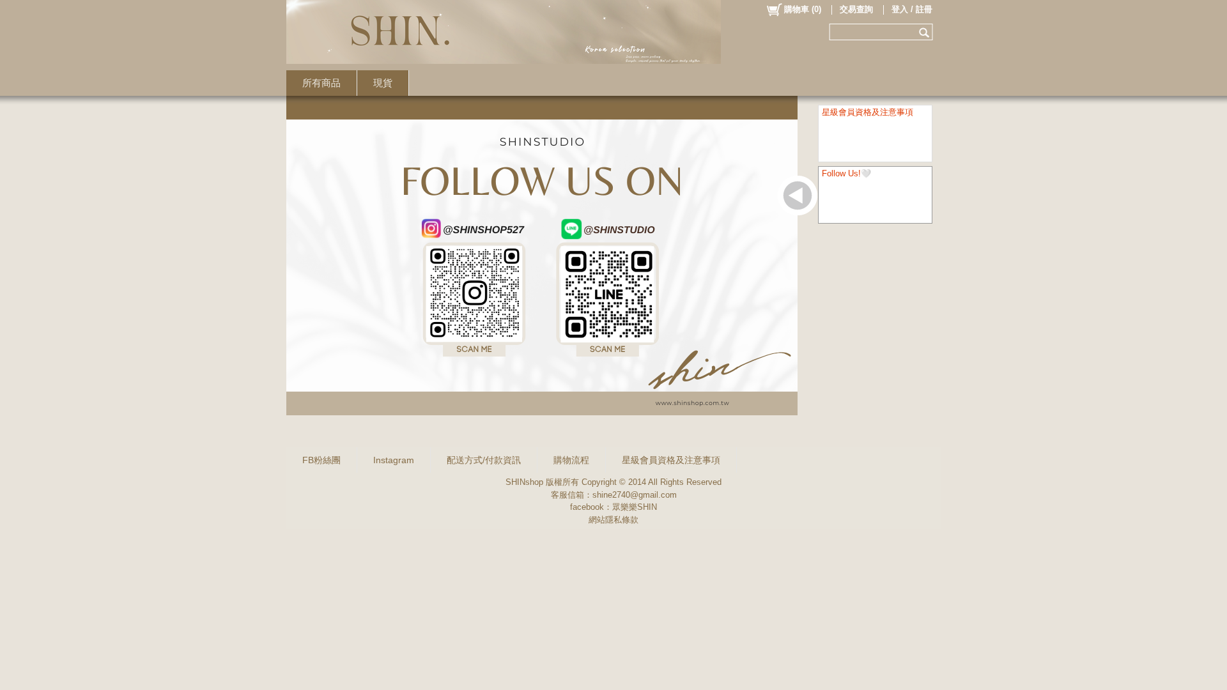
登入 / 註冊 (911, 9)
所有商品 (321, 82)
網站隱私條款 (613, 520)
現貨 (382, 82)
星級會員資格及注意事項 (671, 460)
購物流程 (571, 460)
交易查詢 (856, 9)
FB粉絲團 (321, 460)
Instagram (393, 460)
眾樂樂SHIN (634, 507)
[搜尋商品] (925, 32)
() (802, 9)
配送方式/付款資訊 (484, 460)
